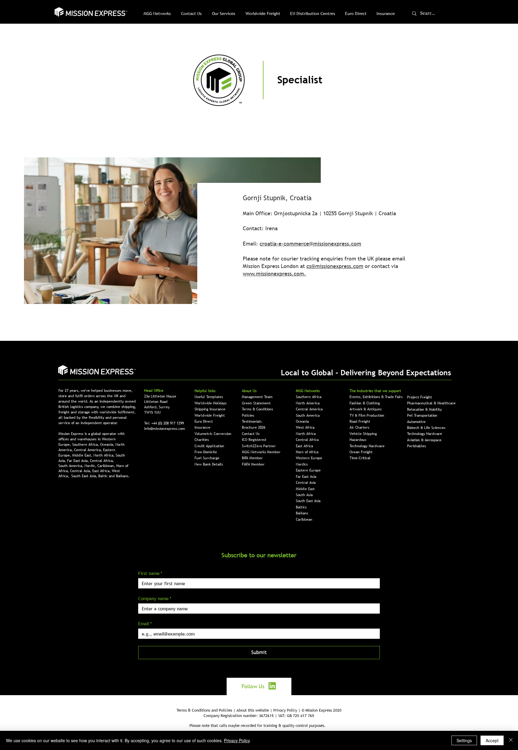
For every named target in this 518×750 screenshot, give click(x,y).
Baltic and (107, 476)
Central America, (88, 450)
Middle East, (83, 455)
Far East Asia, (78, 460)
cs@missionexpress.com (334, 266)
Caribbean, (106, 466)
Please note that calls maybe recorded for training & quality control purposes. (257, 725)
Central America (309, 409)
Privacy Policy (237, 740)
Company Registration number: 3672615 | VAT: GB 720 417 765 (259, 715)
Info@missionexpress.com (164, 428)
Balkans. (123, 476)
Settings (464, 740)
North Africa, (105, 455)
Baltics (301, 507)
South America (308, 415)
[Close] (510, 740)
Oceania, (107, 444)
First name (150, 573)
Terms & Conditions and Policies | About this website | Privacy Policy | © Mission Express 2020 (259, 710)
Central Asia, (81, 471)
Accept (492, 740)
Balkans (302, 513)
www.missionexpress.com (273, 273)
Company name (154, 598)
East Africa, (102, 471)
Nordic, (91, 466)
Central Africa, (102, 460)
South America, (71, 466)
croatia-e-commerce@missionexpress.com (310, 243)
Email (145, 623)
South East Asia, (84, 476)
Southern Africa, (86, 444)
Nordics (302, 464)
